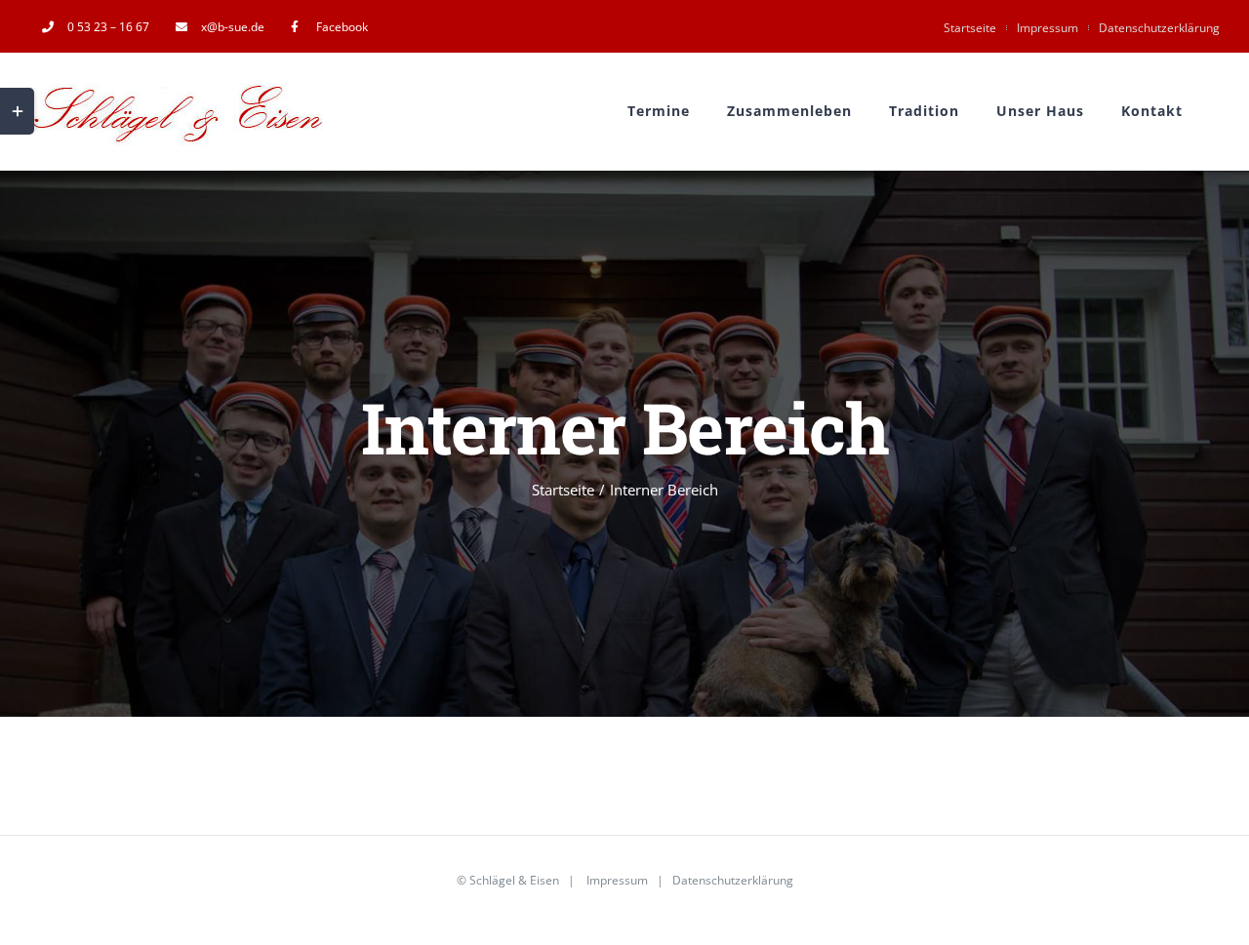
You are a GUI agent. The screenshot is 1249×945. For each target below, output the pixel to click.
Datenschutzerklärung (1159, 28)
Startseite (970, 28)
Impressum (1047, 28)
